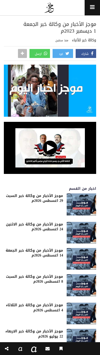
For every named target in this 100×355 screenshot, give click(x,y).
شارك (85, 54)
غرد (61, 54)
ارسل (39, 54)
